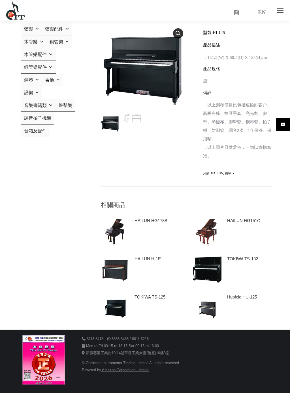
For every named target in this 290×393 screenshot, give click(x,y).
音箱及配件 (35, 130)
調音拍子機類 (37, 118)
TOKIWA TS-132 (242, 258)
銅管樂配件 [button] (35, 67)
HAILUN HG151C (243, 220)
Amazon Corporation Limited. (125, 370)
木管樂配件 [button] (35, 54)
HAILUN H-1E (148, 258)
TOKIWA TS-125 (150, 297)
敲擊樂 (65, 105)
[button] (178, 33)
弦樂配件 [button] (54, 29)
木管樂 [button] (31, 41)
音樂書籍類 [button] (35, 105)
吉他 (49, 80)
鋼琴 (228, 173)
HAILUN (217, 173)
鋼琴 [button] (28, 80)
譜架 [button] (28, 92)
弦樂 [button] (28, 29)
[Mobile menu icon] (280, 11)
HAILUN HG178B (151, 220)
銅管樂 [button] (56, 41)
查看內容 (145, 237)
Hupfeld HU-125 (242, 297)
